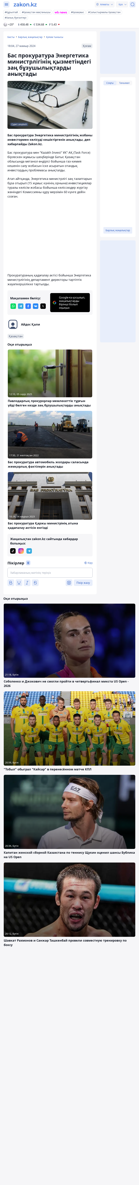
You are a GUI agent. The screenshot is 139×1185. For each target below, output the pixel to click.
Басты (11, 37)
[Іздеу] (133, 4)
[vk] (36, 306)
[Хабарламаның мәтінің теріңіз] (50, 573)
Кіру (90, 562)
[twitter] (43, 306)
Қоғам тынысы (54, 37)
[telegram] (21, 306)
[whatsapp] (13, 306)
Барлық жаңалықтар (30, 37)
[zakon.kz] (25, 4)
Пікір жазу (83, 583)
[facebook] (28, 306)
